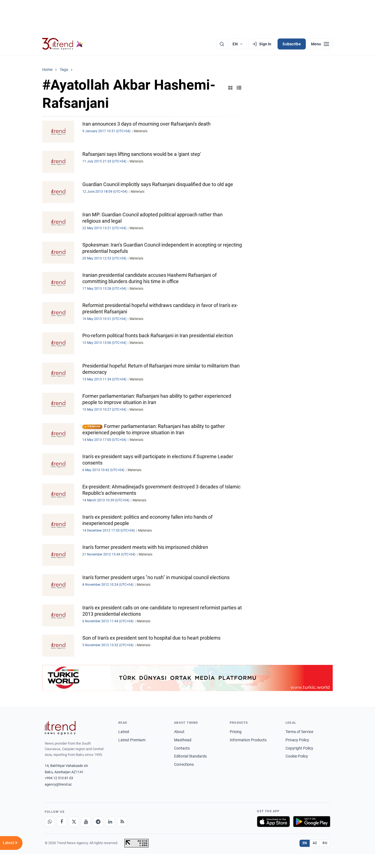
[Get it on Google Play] (311, 821)
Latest (123, 731)
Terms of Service (299, 731)
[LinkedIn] (110, 822)
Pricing (236, 731)
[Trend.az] (62, 44)
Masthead (182, 740)
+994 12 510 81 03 (59, 778)
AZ (315, 843)
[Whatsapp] (50, 822)
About (179, 731)
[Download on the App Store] (273, 821)
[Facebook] (62, 822)
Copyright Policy (299, 748)
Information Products (248, 740)
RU (325, 843)
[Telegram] (98, 822)
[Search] (221, 43)
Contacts (182, 748)
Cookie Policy (297, 756)
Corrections (184, 764)
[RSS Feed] (122, 822)
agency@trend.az (58, 784)
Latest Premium (131, 740)
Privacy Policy (297, 740)
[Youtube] (86, 822)
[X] (74, 822)
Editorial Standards (190, 756)
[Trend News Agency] (60, 728)
